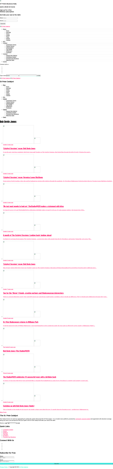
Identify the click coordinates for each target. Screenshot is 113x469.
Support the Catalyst (11, 55)
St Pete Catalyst (23, 467)
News (4, 29)
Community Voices (11, 44)
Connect (5, 54)
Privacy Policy (4, 467)
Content (5, 43)
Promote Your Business (12, 58)
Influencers (9, 51)
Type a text (3, 75)
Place (7, 37)
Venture (8, 40)
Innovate (8, 32)
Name (1, 18)
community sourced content (82, 419)
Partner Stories (10, 46)
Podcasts (8, 52)
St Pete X (5, 435)
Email (1, 20)
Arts (4, 41)
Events (5, 61)
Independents (10, 48)
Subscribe (3, 23)
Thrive (7, 34)
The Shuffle (9, 49)
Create (8, 35)
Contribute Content (11, 57)
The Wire (5, 434)
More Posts (3, 412)
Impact (8, 38)
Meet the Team (10, 60)
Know (7, 31)
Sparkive (5, 432)
